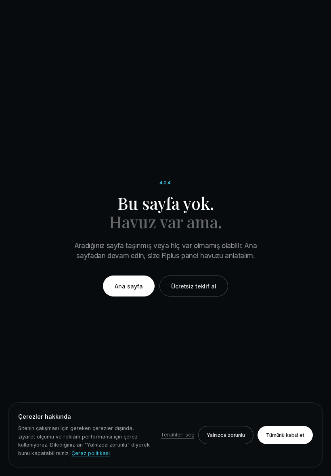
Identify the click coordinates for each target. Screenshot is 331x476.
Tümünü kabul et (285, 435)
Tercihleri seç (177, 435)
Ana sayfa (129, 286)
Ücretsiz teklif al (193, 286)
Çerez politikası (90, 453)
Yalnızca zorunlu (226, 435)
